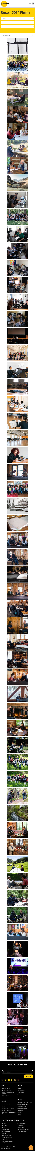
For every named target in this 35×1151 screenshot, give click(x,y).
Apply (3, 1085)
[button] (29, 3)
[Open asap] (30, 1147)
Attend (4, 1101)
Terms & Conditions (5, 1146)
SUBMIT (28, 1076)
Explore (20, 1085)
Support (20, 1099)
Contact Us (21, 1120)
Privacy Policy (13, 1146)
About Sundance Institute (10, 1120)
